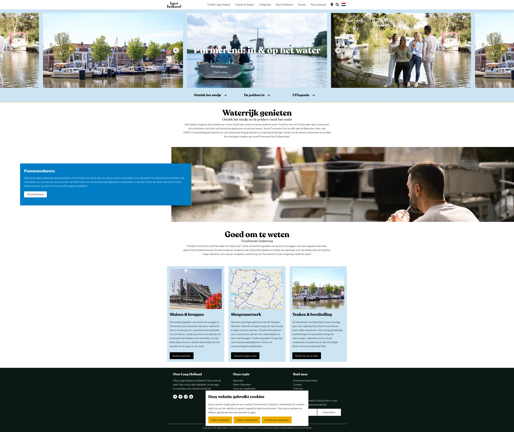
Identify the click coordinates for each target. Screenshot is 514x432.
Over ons (298, 388)
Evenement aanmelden (305, 380)
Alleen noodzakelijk (246, 420)
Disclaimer (251, 428)
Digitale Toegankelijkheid (283, 428)
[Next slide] (338, 50)
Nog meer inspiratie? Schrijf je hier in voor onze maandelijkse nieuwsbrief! (315, 402)
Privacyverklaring (264, 428)
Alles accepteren (220, 420)
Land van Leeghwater (244, 388)
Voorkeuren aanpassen (277, 420)
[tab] (254, 84)
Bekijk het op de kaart (306, 356)
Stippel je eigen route (245, 356)
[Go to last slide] (176, 50)
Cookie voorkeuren (237, 428)
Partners (308, 428)
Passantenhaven (35, 194)
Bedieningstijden (182, 356)
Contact (297, 384)
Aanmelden (329, 412)
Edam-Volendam (242, 384)
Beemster (238, 380)
